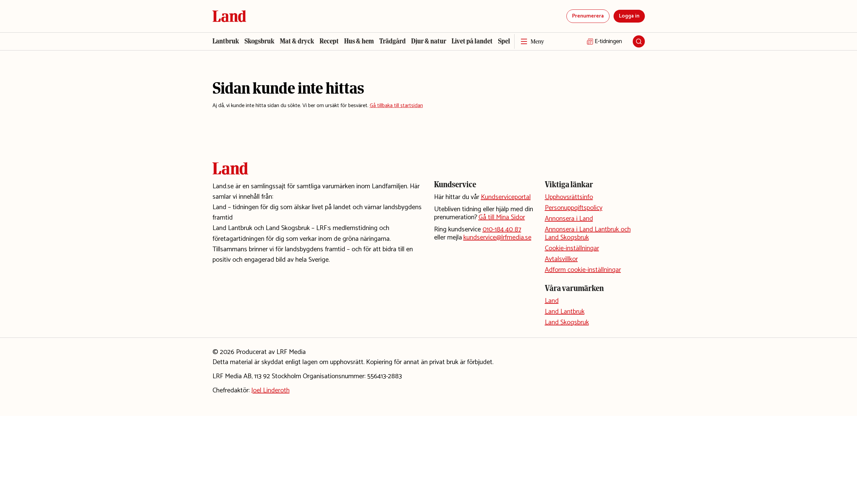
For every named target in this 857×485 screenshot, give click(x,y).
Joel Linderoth (270, 390)
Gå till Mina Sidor (502, 217)
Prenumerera (588, 16)
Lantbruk (225, 41)
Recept (329, 41)
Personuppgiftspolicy (573, 208)
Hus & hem (359, 41)
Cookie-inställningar (572, 248)
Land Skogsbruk (567, 322)
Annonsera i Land (569, 218)
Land (552, 300)
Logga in (629, 16)
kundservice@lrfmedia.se (497, 237)
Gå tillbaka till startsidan (396, 105)
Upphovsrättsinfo (569, 197)
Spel (504, 41)
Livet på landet (472, 41)
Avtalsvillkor (561, 259)
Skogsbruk (259, 41)
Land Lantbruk (565, 311)
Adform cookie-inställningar (583, 270)
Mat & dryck (297, 41)
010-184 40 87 (502, 229)
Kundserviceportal (506, 197)
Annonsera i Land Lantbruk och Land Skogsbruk (588, 233)
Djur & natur (428, 41)
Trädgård (392, 41)
